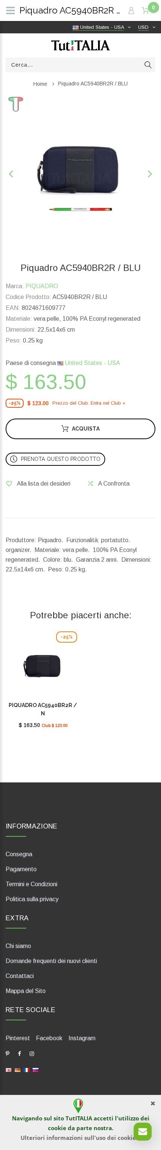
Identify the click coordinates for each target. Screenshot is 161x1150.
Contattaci (20, 976)
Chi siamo (18, 946)
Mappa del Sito (26, 991)
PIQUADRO (41, 286)
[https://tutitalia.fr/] (27, 1069)
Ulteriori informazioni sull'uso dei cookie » (81, 1137)
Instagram (82, 1038)
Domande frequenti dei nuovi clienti (51, 961)
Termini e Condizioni (31, 884)
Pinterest (18, 1038)
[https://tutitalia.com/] (9, 1069)
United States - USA (91, 363)
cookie (57, 1128)
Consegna (19, 854)
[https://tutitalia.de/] (18, 1069)
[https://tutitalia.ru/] (36, 1069)
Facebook (49, 1038)
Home (40, 84)
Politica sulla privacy (32, 899)
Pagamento (21, 869)
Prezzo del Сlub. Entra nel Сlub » (88, 403)
